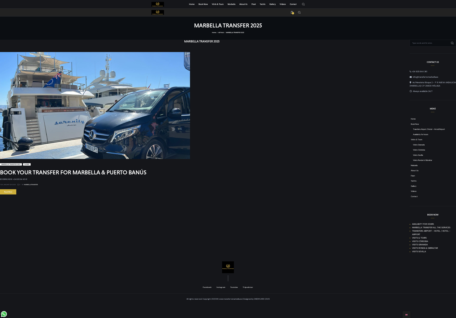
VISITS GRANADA (420, 244)
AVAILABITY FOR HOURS (423, 224)
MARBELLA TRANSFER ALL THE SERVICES (431, 227)
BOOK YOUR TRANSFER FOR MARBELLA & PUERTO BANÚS (73, 172)
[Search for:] (433, 43)
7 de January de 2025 (8, 185)
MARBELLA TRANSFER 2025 (10, 164)
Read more (8, 192)
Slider (26, 164)
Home (214, 32)
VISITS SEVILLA (419, 251)
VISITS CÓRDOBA (420, 241)
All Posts (221, 32)
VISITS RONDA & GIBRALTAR (425, 248)
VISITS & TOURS (419, 238)
